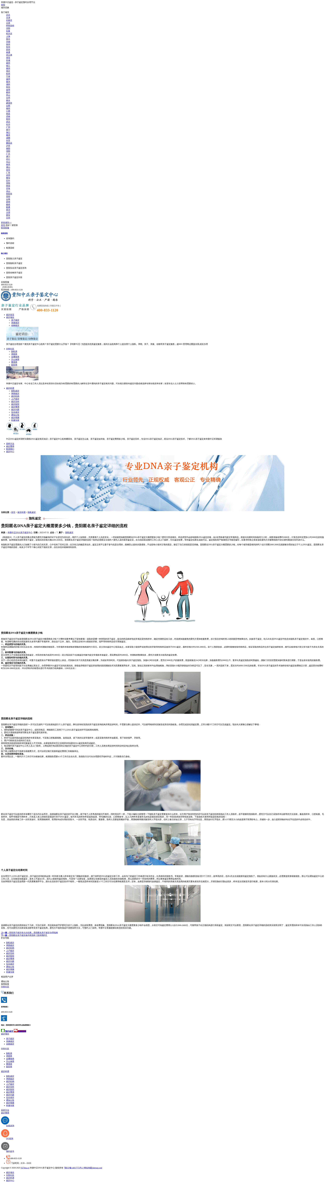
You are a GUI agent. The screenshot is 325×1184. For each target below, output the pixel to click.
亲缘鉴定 (15, 323)
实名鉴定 (15, 412)
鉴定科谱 (10, 388)
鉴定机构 (15, 396)
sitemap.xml (97, 1168)
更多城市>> (6, 222)
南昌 (8, 114)
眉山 (8, 167)
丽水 (8, 100)
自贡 (8, 140)
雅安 (8, 178)
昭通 (8, 207)
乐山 (8, 162)
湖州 (8, 84)
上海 (8, 36)
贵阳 (3, 5)
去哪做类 (15, 357)
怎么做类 (15, 359)
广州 (8, 127)
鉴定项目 (10, 317)
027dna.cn (25, 1168)
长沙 (8, 124)
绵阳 (8, 151)
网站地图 (88, 1168)
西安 (8, 215)
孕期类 (14, 354)
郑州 (8, 119)
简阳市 (9, 194)
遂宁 (8, 156)
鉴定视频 (15, 417)
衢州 (8, 92)
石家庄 (9, 20)
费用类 (14, 362)
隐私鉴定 (15, 391)
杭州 (8, 74)
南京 (8, 39)
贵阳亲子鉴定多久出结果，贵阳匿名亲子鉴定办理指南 (29, 933)
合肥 (8, 106)
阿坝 (8, 186)
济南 (8, 116)
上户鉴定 (15, 399)
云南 (8, 199)
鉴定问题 (15, 409)
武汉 (8, 122)
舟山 (8, 95)
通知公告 (15, 415)
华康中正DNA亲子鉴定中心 (20, 532)
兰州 (8, 218)
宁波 (8, 76)
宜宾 (8, 170)
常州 (8, 47)
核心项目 (4, 253)
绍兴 (8, 87)
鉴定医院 (15, 404)
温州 (8, 79)
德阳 (8, 148)
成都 (8, 138)
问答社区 (10, 349)
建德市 (9, 103)
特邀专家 (15, 420)
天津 (8, 18)
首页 (3, 225)
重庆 (8, 135)
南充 (8, 164)
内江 (8, 159)
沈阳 (8, 28)
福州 (8, 108)
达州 (8, 175)
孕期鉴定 (15, 393)
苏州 (8, 50)
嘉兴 (8, 82)
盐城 (8, 60)
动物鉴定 (15, 325)
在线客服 (5, 282)
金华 (8, 90)
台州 (8, 98)
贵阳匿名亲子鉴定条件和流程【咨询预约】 (24, 935)
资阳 (8, 183)
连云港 (9, 55)
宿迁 (8, 71)
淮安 (8, 58)
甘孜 (8, 188)
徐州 (8, 44)
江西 (8, 111)
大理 (8, 212)
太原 (8, 23)
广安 (8, 172)
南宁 (8, 130)
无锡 (8, 42)
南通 (8, 52)
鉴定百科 (15, 401)
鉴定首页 (10, 315)
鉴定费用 (15, 407)
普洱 (8, 210)
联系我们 (10, 449)
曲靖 (8, 204)
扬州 (8, 63)
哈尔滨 (9, 34)
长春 (8, 31)
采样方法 (10, 444)
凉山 (8, 191)
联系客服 (5, 228)
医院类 (14, 365)
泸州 (8, 146)
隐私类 (14, 351)
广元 (8, 154)
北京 (8, 15)
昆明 (8, 202)
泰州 (8, 68)
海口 (8, 132)
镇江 (8, 66)
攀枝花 (9, 143)
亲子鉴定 (15, 320)
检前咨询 (4, 233)
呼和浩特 (10, 26)
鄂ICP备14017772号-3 (73, 1168)
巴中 (8, 180)
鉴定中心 (10, 452)
